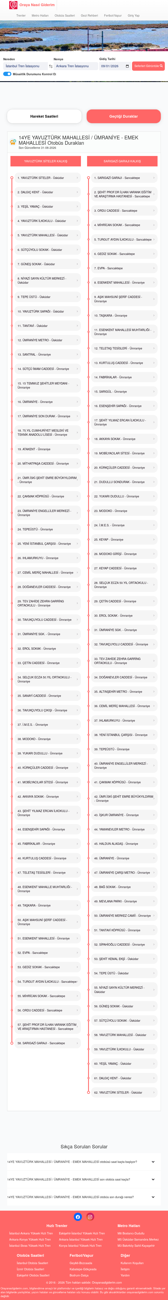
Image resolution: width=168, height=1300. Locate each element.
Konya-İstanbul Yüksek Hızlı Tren (80, 1245)
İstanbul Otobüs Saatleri (32, 1263)
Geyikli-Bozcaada (81, 1263)
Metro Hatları (40, 15)
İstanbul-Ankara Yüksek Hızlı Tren (31, 1233)
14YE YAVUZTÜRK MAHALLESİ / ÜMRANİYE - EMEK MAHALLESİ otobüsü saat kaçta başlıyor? (72, 1161)
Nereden (9, 59)
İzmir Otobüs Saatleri (30, 1269)
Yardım (125, 1275)
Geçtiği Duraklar (123, 116)
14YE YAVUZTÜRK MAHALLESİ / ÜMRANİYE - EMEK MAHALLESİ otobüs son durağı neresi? (70, 1197)
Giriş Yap (134, 15)
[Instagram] (90, 1217)
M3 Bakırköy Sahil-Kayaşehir (136, 1245)
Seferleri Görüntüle (147, 66)
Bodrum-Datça (79, 1275)
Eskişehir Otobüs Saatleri (33, 1275)
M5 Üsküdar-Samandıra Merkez (138, 1239)
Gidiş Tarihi (107, 59)
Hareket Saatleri (44, 116)
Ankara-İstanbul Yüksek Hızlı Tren (81, 1239)
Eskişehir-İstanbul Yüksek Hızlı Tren (82, 1233)
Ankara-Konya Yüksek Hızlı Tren (30, 1239)
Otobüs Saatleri (65, 15)
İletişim (125, 1269)
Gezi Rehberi (89, 15)
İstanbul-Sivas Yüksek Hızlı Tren (30, 1245)
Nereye (58, 59)
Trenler (21, 15)
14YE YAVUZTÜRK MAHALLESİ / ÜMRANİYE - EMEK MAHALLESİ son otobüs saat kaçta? (68, 1179)
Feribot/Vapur (113, 15)
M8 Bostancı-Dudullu (131, 1233)
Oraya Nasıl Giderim (37, 4)
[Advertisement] (84, 95)
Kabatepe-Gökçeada (83, 1269)
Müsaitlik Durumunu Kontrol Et (34, 74)
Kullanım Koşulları (132, 1263)
